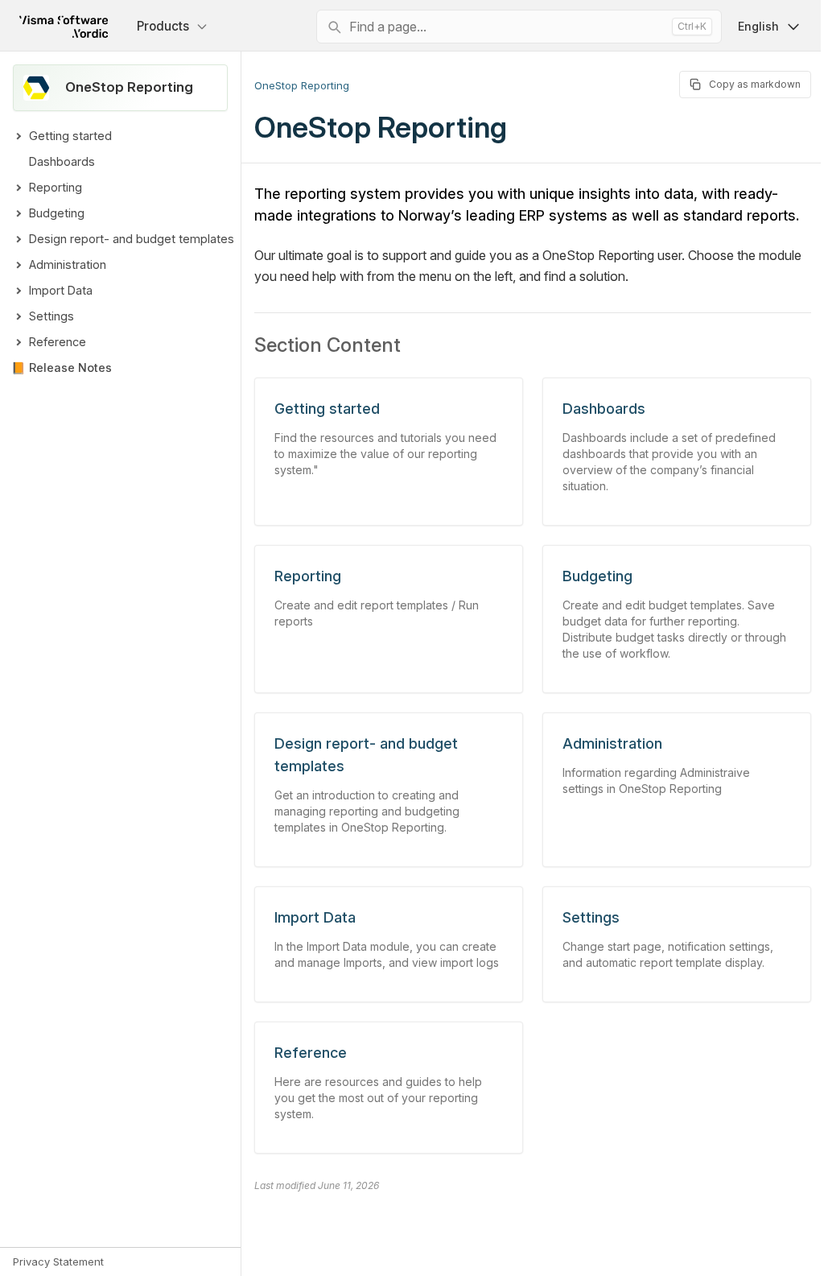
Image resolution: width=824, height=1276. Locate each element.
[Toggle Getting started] (17, 136)
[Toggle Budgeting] (17, 213)
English (746, 26)
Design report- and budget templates (131, 239)
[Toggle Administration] (17, 265)
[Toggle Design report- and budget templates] (17, 239)
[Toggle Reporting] (17, 187)
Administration (67, 264)
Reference (57, 342)
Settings (51, 316)
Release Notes (70, 367)
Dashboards (62, 161)
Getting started (70, 135)
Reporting (55, 187)
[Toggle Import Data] (17, 290)
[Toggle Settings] (17, 316)
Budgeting (56, 213)
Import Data (61, 290)
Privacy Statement (58, 1261)
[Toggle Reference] (17, 342)
